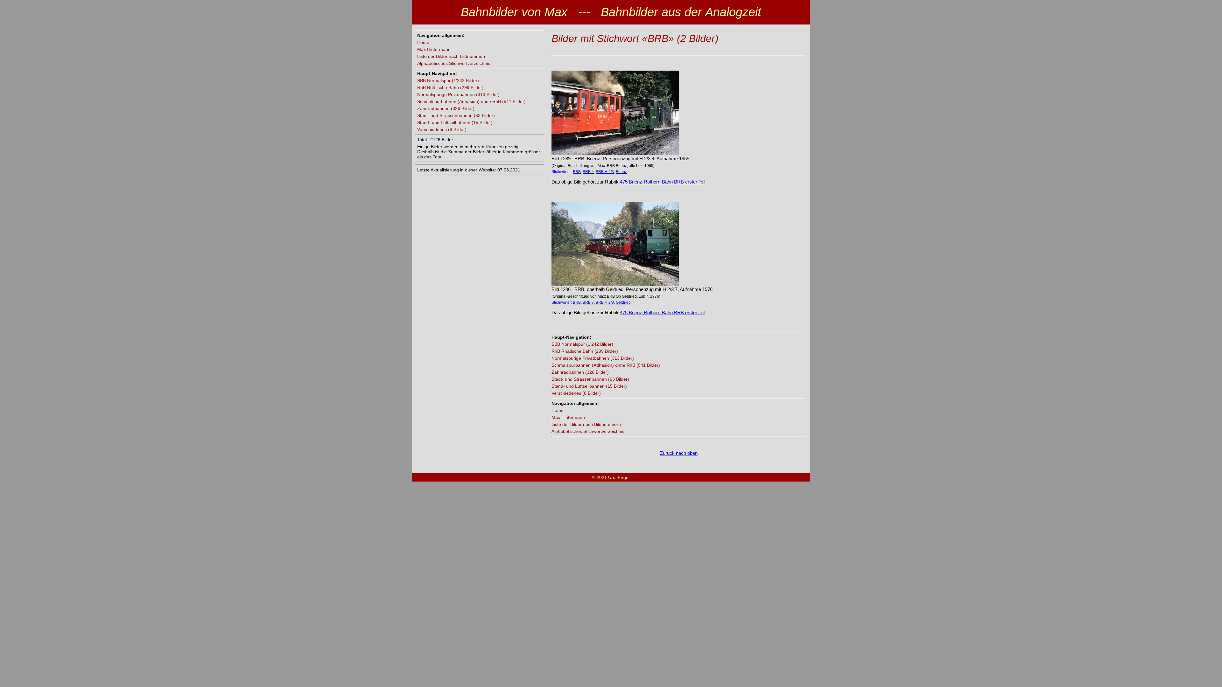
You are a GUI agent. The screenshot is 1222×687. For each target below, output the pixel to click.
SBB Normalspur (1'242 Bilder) (448, 80)
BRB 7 (588, 302)
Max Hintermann (434, 49)
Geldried (623, 302)
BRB (577, 172)
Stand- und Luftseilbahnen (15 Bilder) (455, 122)
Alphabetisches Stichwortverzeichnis (453, 63)
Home (423, 42)
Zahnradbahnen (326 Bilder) (445, 108)
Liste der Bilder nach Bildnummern (452, 56)
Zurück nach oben (679, 453)
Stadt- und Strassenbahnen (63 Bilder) (456, 115)
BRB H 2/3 (605, 172)
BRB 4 (588, 172)
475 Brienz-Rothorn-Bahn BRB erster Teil (662, 181)
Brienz (621, 172)
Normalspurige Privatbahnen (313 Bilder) (458, 94)
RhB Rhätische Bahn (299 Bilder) (450, 87)
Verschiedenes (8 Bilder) (442, 129)
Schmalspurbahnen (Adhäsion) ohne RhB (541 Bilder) (471, 101)
